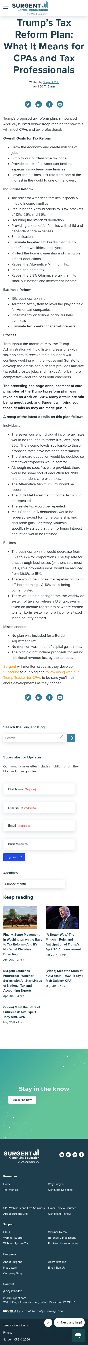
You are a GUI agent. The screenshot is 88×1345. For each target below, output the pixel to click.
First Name (16, 789)
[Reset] (61, 736)
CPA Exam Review (59, 1214)
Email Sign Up (56, 1267)
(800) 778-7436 (12, 1291)
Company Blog (12, 1273)
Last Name (15, 808)
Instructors (10, 1267)
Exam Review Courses (62, 1208)
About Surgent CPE (15, 1214)
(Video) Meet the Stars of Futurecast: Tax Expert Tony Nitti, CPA (21, 1012)
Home (7, 1184)
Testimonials (11, 1190)
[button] (5, 8)
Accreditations (57, 1262)
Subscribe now (22, 1100)
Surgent (9, 666)
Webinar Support (13, 1237)
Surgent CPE (51, 82)
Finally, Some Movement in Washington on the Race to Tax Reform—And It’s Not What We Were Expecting (22, 944)
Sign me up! (14, 857)
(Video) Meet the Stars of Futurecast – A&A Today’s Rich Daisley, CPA (64, 976)
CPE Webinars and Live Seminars (24, 1208)
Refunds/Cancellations (62, 1237)
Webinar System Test (16, 1243)
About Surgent (12, 1262)
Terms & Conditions (15, 1325)
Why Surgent (56, 1184)
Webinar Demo (57, 1232)
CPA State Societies (60, 1190)
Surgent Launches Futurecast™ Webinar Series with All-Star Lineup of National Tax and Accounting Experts (22, 981)
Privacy (7, 1332)
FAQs (6, 1232)
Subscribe (11, 672)
